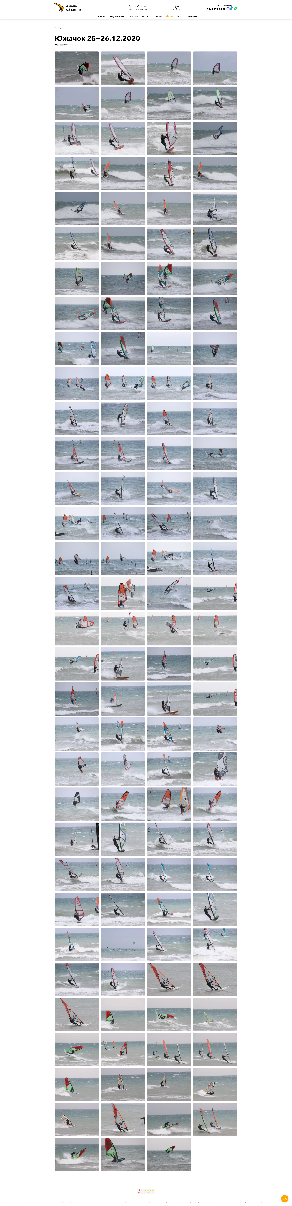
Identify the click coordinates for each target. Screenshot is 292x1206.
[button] (84, 7)
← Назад (58, 28)
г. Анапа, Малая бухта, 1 (226, 5)
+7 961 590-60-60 (215, 9)
